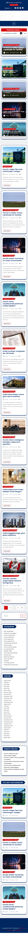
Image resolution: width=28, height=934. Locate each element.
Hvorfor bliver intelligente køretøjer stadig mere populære (13, 442)
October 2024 (7, 724)
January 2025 (7, 718)
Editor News (10, 930)
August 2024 (7, 728)
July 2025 (6, 706)
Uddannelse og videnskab (11, 664)
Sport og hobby (8, 659)
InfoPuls (14, 14)
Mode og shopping (9, 657)
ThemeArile (18, 930)
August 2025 (7, 704)
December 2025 (8, 696)
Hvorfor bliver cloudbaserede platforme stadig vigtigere (11, 132)
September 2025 (8, 702)
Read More (7, 185)
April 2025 (6, 712)
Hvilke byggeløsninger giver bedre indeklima (14, 534)
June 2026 (6, 684)
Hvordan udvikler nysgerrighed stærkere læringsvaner (12, 580)
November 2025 (8, 698)
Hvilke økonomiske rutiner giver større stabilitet (13, 395)
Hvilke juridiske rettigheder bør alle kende (14, 352)
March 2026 (7, 690)
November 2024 (8, 722)
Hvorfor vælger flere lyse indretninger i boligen (10, 71)
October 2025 (7, 700)
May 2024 (6, 733)
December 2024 (8, 720)
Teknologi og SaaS (9, 662)
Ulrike (15, 52)
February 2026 (8, 692)
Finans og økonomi (9, 641)
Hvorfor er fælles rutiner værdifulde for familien (13, 91)
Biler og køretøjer (9, 631)
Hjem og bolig (7, 645)
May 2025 (6, 710)
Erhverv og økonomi (9, 635)
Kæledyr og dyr (8, 651)
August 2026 (7, 680)
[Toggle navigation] (14, 23)
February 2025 (8, 716)
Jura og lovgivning (9, 649)
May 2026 (6, 686)
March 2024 (7, 737)
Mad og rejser (7, 655)
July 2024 (6, 729)
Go (22, 616)
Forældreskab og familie (10, 643)
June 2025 (6, 708)
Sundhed (6, 661)
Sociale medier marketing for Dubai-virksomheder (14, 112)
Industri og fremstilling (10, 647)
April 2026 (6, 688)
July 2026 (6, 682)
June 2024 (6, 732)
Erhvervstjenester (9, 639)
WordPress (22, 928)
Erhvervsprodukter (9, 637)
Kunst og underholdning (10, 653)
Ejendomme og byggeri (10, 633)
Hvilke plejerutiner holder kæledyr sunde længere (13, 490)
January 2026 (7, 694)
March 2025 (7, 714)
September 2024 (8, 726)
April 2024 (6, 735)
